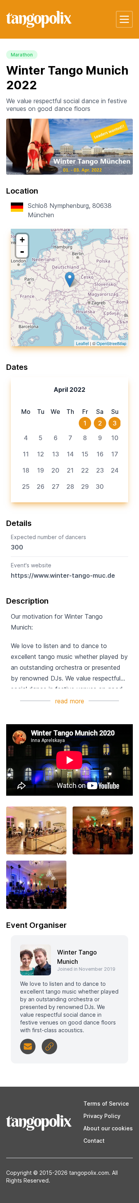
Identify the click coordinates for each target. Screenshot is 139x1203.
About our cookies (108, 1128)
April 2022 (69, 389)
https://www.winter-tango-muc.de (63, 575)
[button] (124, 19)
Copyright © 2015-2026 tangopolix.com (57, 1172)
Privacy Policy (101, 1116)
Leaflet (82, 343)
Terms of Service (106, 1103)
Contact (94, 1140)
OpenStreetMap (111, 343)
